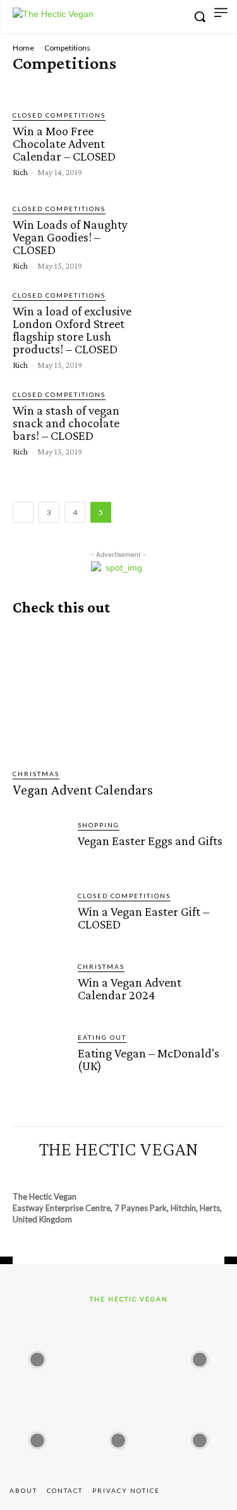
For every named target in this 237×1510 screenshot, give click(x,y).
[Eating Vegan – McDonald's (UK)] (40, 1059)
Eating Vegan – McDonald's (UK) (148, 1059)
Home (23, 47)
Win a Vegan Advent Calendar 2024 (129, 988)
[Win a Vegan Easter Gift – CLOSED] (40, 918)
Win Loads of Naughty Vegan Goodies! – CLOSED (70, 237)
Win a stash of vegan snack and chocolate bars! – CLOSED (66, 422)
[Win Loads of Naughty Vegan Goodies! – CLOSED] (184, 236)
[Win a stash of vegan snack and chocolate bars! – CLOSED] (184, 422)
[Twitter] (153, 1172)
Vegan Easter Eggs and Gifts (150, 841)
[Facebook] (60, 1172)
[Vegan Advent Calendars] (118, 692)
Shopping (98, 825)
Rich (20, 172)
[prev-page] (23, 512)
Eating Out (102, 1037)
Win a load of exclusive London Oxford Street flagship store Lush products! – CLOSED (72, 330)
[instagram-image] (37, 1355)
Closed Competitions (58, 84)
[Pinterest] (106, 1172)
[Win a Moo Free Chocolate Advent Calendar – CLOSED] (184, 143)
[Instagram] (84, 1172)
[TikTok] (130, 1172)
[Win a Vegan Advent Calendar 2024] (40, 988)
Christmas (36, 773)
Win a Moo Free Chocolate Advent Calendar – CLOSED (64, 143)
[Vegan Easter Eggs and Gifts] (40, 847)
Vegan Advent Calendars (83, 790)
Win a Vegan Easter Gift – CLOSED (143, 917)
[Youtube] (175, 1172)
